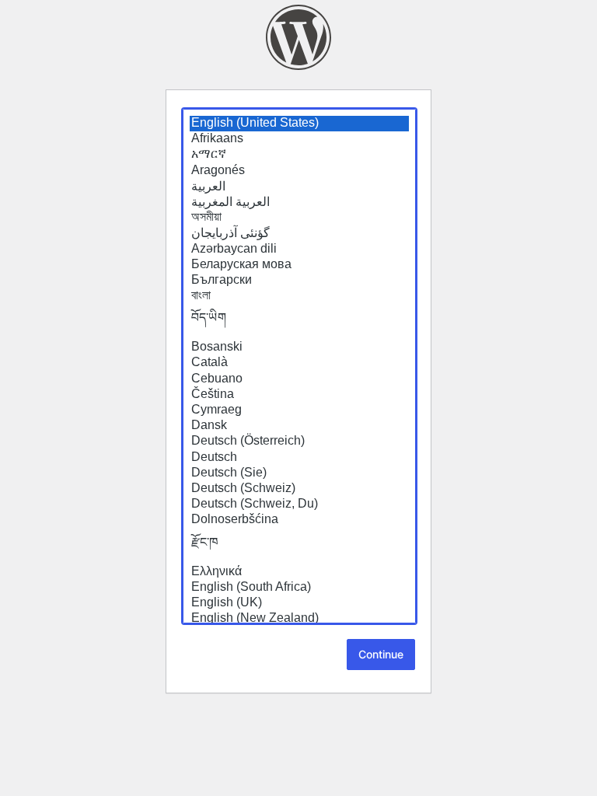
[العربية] (299, 186)
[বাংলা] (299, 296)
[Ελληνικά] (299, 572)
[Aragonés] (299, 171)
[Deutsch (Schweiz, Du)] (299, 504)
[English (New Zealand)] (299, 619)
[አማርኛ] (299, 154)
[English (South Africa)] (299, 587)
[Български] (299, 280)
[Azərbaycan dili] (299, 249)
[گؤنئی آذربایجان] (299, 233)
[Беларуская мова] (299, 265)
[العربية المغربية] (299, 202)
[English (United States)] (299, 123)
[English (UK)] (299, 603)
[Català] (299, 363)
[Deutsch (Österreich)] (299, 441)
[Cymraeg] (299, 410)
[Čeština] (299, 395)
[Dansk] (299, 426)
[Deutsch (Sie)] (299, 473)
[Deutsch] (299, 458)
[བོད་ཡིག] (299, 322)
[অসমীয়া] (299, 217)
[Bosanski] (299, 347)
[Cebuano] (299, 379)
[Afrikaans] (299, 139)
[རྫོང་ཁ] (299, 546)
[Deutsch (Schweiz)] (299, 489)
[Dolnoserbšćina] (299, 520)
